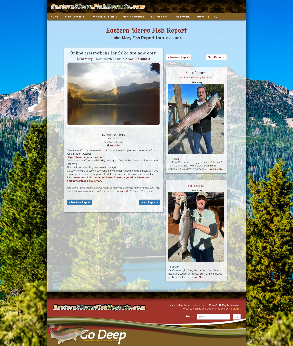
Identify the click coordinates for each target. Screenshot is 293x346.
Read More (216, 169)
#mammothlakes (77, 181)
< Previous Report (79, 202)
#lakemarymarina (125, 177)
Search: (190, 316)
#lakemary (95, 181)
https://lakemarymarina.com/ (85, 157)
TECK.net (235, 308)
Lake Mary (85, 59)
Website (115, 145)
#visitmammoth (76, 177)
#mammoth (143, 177)
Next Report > (150, 202)
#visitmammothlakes (100, 177)
